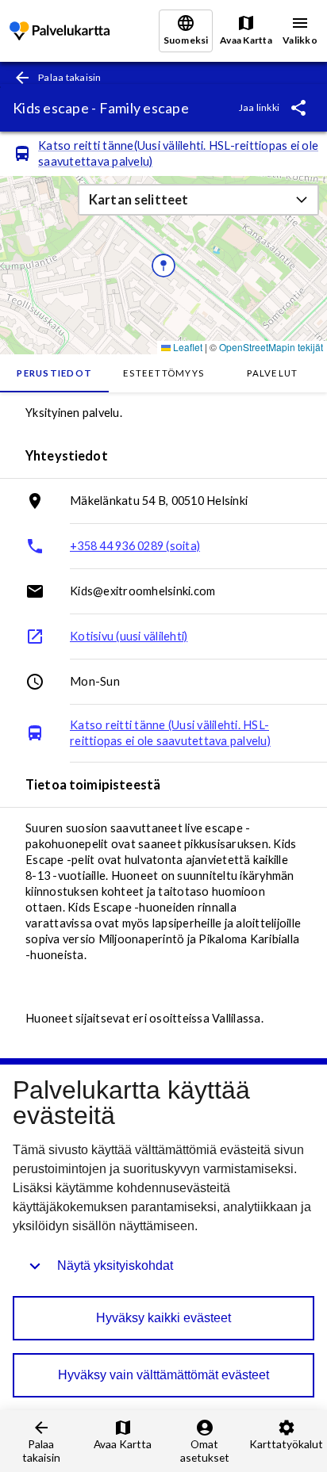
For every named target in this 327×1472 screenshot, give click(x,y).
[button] (198, 199)
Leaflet (186, 347)
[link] (60, 31)
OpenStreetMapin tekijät (271, 347)
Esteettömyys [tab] (163, 373)
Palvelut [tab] (272, 373)
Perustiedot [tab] (54, 373)
